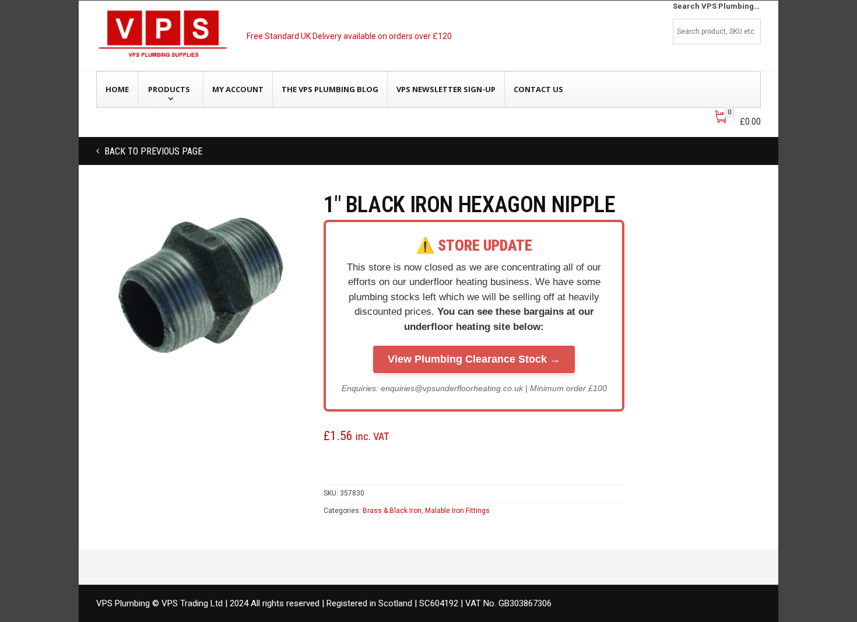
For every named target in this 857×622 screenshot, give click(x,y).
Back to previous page (152, 151)
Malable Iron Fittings (457, 511)
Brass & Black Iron (392, 511)
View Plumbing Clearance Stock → (474, 359)
